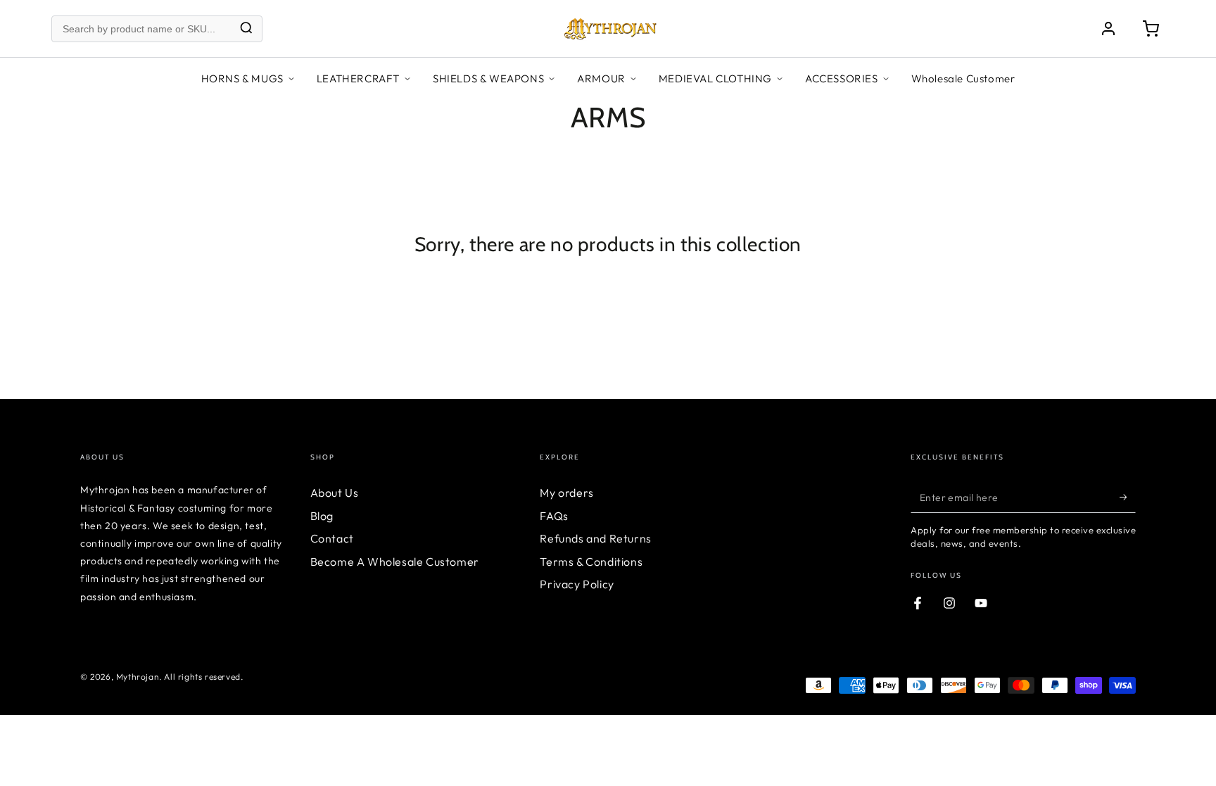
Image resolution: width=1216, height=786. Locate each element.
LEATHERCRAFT (358, 78)
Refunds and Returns (595, 538)
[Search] (246, 28)
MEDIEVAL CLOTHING (715, 78)
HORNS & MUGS (242, 78)
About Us (334, 493)
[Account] (1108, 29)
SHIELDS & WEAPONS (488, 78)
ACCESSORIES (841, 78)
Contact (332, 538)
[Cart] (1150, 29)
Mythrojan (137, 676)
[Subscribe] (1128, 496)
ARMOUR (601, 78)
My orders (566, 493)
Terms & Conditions (591, 561)
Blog (322, 516)
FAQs (554, 516)
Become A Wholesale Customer (394, 561)
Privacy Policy (577, 584)
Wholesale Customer (963, 78)
